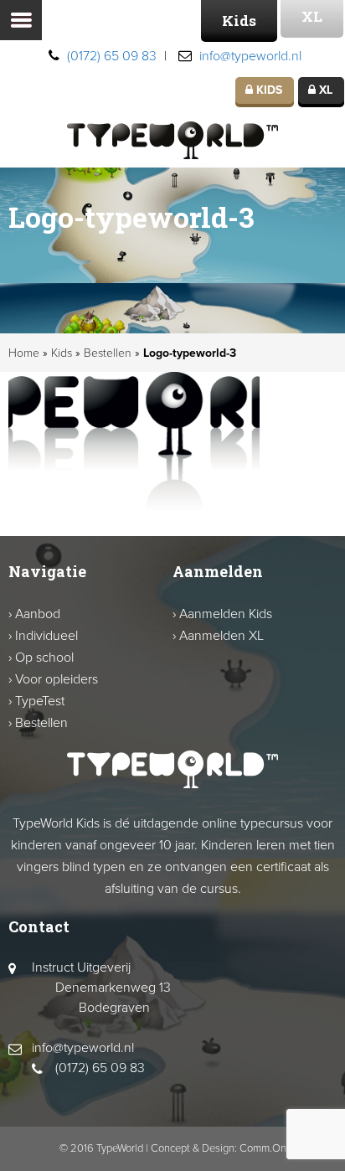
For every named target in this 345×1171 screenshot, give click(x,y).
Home (23, 353)
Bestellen (107, 353)
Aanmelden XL (221, 635)
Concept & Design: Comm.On (218, 1148)
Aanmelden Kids (225, 614)
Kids (239, 20)
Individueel (46, 635)
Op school (44, 657)
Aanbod (37, 614)
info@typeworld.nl (250, 56)
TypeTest (39, 701)
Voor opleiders (56, 679)
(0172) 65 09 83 (112, 56)
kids (267, 90)
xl (324, 90)
